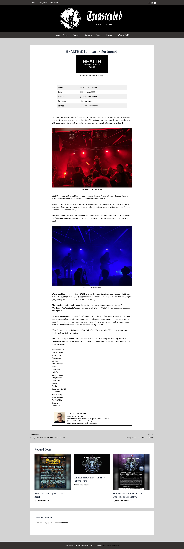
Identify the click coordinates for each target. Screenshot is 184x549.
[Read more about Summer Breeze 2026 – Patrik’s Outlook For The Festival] (131, 472)
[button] (69, 35)
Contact (32, 3)
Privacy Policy (42, 3)
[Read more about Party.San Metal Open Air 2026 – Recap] (52, 472)
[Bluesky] (155, 3)
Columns (109, 35)
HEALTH (83, 87)
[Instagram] (152, 3)
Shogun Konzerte (87, 101)
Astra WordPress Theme (111, 545)
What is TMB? (123, 35)
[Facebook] (149, 3)
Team (98, 35)
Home (57, 35)
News (65, 35)
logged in (48, 522)
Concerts (88, 35)
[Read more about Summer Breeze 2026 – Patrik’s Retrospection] (92, 464)
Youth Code (92, 87)
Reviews (76, 35)
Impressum (54, 3)
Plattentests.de (91, 423)
